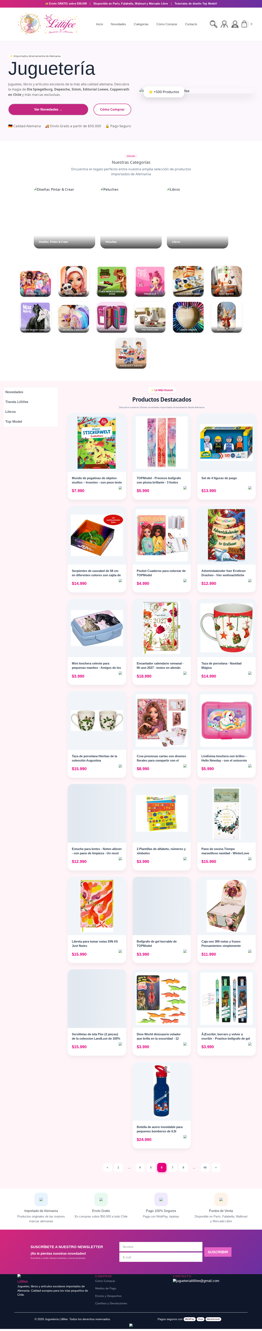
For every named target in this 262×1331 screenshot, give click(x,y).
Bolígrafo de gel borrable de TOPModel (157, 943)
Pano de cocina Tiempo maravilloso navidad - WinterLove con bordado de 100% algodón (225, 853)
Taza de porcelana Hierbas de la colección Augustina (94, 758)
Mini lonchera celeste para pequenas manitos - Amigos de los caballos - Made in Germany (96, 668)
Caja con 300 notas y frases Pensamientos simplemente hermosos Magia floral (221, 946)
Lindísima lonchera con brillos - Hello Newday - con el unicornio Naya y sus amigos (224, 760)
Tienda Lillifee (16, 402)
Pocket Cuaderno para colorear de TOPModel (161, 573)
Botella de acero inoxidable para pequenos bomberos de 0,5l (160, 1129)
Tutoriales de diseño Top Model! (196, 3)
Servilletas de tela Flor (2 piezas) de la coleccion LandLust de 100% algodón (96, 1038)
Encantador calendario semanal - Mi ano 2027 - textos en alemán (160, 665)
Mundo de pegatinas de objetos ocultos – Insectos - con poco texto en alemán (97, 482)
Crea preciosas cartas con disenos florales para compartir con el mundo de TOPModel (161, 760)
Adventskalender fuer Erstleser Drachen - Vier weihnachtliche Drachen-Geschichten (223, 575)
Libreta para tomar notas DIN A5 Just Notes (95, 943)
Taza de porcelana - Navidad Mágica (221, 665)
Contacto (191, 24)
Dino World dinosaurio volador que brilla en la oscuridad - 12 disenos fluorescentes (159, 1038)
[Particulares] (224, 24)
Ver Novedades (48, 109)
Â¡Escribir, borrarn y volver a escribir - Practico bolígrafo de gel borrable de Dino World (225, 1038)
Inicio (99, 24)
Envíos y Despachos (108, 1296)
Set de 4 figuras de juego (219, 478)
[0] (246, 24)
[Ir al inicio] (48, 24)
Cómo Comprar (166, 24)
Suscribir (218, 1252)
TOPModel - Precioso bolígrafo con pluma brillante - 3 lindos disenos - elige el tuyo (159, 482)
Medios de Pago (105, 1288)
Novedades (118, 24)
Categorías (141, 24)
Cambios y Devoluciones (111, 1303)
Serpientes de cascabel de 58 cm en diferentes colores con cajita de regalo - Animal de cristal (96, 575)
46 (205, 1167)
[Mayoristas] (235, 24)
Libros (10, 412)
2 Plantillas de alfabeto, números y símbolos (161, 851)
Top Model (13, 422)
